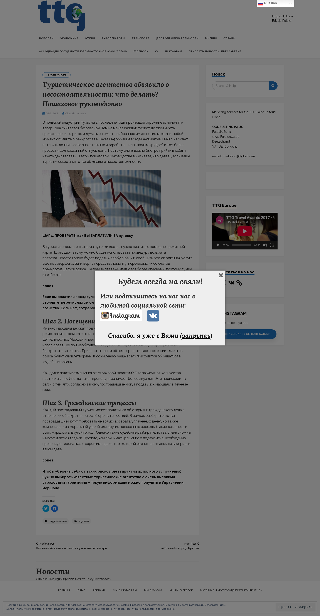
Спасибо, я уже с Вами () (160, 335)
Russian (270, 3)
